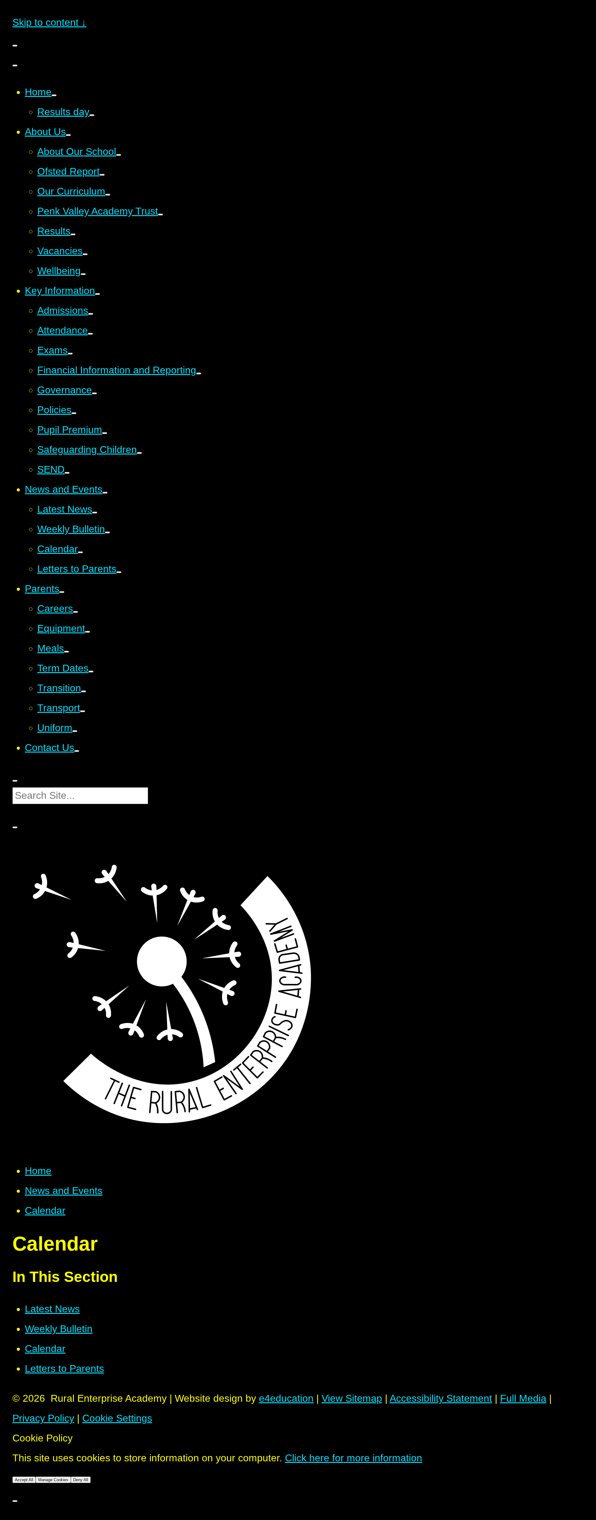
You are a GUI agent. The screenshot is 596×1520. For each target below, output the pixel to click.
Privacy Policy (43, 1418)
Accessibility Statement (441, 1398)
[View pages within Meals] (66, 652)
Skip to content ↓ (49, 22)
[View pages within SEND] (67, 473)
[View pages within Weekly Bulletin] (107, 532)
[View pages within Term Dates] (90, 671)
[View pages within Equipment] (87, 632)
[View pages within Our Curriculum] (107, 195)
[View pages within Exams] (70, 354)
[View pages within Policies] (73, 413)
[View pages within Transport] (82, 711)
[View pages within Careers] (75, 612)
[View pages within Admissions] (90, 314)
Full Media (523, 1398)
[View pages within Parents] (61, 592)
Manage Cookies (53, 1479)
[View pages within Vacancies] (85, 254)
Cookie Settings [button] (117, 1418)
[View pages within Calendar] (80, 552)
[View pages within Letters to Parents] (118, 572)
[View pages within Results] (72, 234)
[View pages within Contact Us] (76, 751)
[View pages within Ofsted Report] (102, 175)
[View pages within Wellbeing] (83, 274)
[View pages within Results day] (91, 115)
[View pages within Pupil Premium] (104, 433)
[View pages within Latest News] (94, 512)
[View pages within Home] (54, 95)
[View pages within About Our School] (118, 155)
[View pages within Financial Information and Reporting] (198, 373)
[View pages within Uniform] (74, 731)
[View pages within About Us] (68, 135)
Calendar (45, 1210)
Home (38, 1170)
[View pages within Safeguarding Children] (139, 453)
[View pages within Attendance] (90, 334)
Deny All (80, 1479)
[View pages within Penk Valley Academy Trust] (160, 214)
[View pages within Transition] (83, 691)
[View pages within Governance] (94, 393)
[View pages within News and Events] (104, 493)
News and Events (63, 1190)
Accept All (24, 1479)
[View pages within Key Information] (97, 294)
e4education (286, 1398)
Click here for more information (353, 1457)
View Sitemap (352, 1398)
